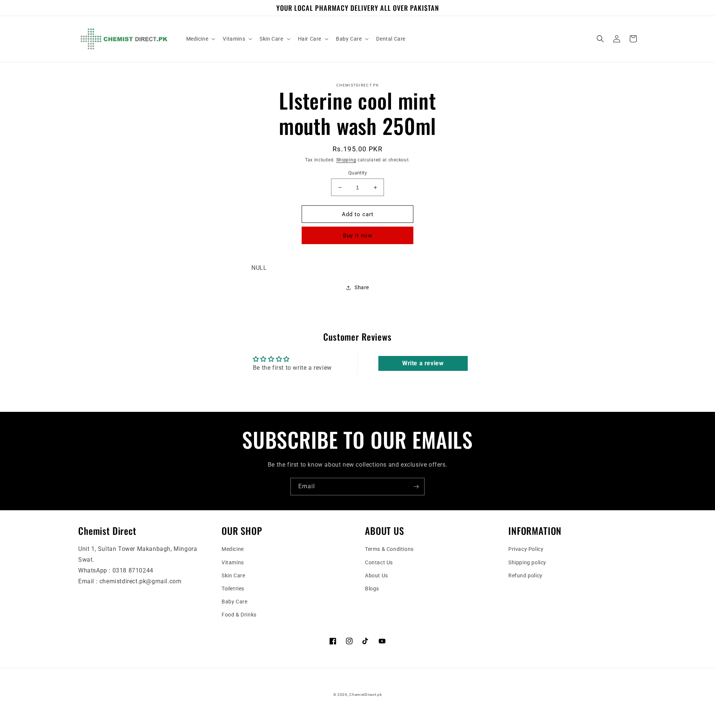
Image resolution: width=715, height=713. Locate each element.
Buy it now (357, 235)
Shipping (346, 160)
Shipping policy (527, 562)
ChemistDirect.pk (365, 695)
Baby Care (234, 602)
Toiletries (233, 588)
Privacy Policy (525, 549)
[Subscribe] (416, 486)
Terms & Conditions (389, 549)
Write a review (423, 363)
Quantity (357, 173)
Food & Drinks (239, 615)
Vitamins (233, 562)
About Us (376, 575)
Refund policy (525, 575)
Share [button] (362, 287)
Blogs (372, 588)
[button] (200, 39)
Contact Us (379, 562)
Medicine (233, 549)
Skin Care (233, 575)
